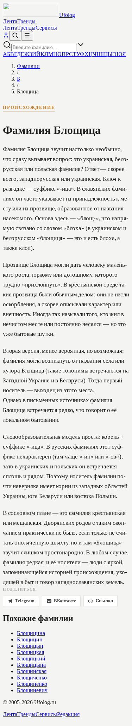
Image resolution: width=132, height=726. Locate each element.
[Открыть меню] (27, 36)
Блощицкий (31, 659)
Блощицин (30, 639)
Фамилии (28, 66)
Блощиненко (32, 684)
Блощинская (31, 671)
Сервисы (46, 28)
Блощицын (30, 646)
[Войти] (6, 36)
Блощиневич (32, 690)
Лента (10, 21)
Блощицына (31, 665)
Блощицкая (30, 652)
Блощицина (31, 633)
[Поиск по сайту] (15, 36)
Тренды (26, 21)
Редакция (68, 714)
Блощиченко (32, 678)
